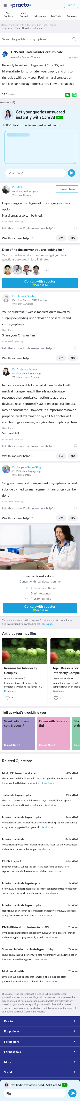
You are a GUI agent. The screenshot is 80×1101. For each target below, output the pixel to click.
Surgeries (72, 16)
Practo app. (47, 623)
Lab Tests (56, 16)
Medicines (40, 16)
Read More (48, 783)
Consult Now (67, 189)
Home (4, 24)
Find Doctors (8, 15)
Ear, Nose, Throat (46, 24)
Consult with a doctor (22, 24)
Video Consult (24, 15)
